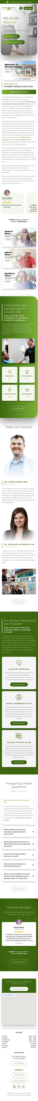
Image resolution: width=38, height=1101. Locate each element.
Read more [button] (18, 943)
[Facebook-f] (19, 1087)
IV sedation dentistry (20, 139)
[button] (35, 8)
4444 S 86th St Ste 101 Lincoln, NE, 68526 (20, 2)
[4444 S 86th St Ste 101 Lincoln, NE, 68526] (7, 2)
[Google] (14, 1087)
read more (9, 502)
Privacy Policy (11, 1095)
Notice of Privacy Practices (23, 1095)
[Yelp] (23, 1087)
